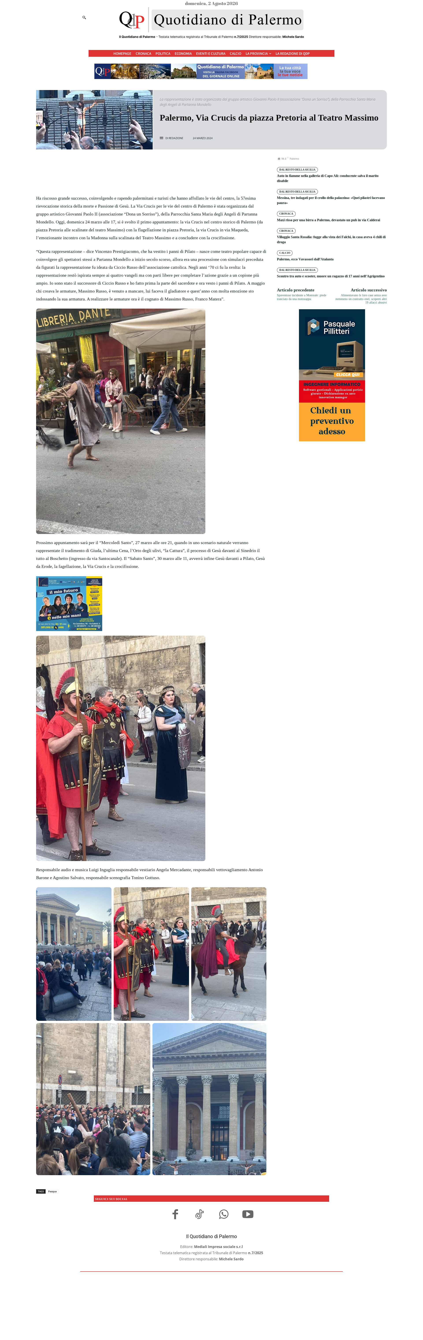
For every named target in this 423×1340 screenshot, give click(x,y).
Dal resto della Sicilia (297, 169)
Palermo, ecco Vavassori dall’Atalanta (305, 259)
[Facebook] (136, 161)
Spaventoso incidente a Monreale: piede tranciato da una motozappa (301, 297)
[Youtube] (248, 1215)
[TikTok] (199, 1215)
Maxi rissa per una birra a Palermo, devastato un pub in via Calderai (328, 220)
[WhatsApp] (166, 161)
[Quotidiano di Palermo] (211, 19)
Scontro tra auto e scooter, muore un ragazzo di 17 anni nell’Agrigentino (331, 276)
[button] (84, 17)
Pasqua (52, 1191)
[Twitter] (146, 161)
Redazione (176, 138)
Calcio (284, 252)
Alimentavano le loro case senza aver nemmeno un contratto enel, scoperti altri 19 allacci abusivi (361, 299)
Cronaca (286, 213)
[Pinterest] (156, 161)
